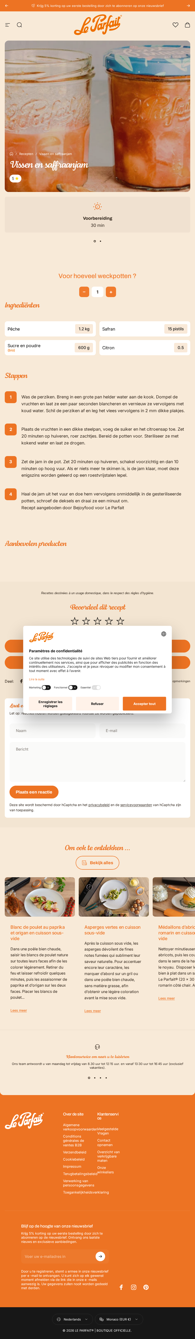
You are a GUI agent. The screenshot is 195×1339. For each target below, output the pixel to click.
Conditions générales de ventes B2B (73, 1140)
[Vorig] (6, 5)
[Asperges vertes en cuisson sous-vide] (114, 897)
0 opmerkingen (180, 681)
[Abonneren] (100, 1256)
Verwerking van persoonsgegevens (78, 1183)
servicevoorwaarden (136, 805)
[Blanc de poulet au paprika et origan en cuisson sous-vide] (40, 897)
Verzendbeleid (74, 1152)
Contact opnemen (105, 1142)
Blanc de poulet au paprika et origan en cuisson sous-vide (37, 932)
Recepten (26, 154)
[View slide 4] (106, 1078)
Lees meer (18, 1010)
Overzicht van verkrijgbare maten (108, 1156)
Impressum (72, 1166)
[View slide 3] (100, 1078)
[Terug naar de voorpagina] (11, 154)
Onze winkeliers (105, 1170)
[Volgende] (188, 5)
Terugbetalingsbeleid (80, 1174)
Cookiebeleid (74, 1159)
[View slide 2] (100, 241)
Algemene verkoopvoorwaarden (80, 1127)
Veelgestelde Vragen (107, 1131)
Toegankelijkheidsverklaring (86, 1192)
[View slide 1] (95, 241)
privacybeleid (99, 805)
